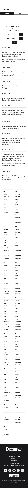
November (18, 220)
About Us (14, 454)
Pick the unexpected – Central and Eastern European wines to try (13, 99)
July (5, 209)
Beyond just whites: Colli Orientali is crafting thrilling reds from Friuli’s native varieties (13, 54)
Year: (8, 34)
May (5, 204)
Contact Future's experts (14, 456)
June (5, 207)
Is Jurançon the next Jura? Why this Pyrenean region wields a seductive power (13, 74)
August (6, 212)
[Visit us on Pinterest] (18, 470)
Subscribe (6, 13)
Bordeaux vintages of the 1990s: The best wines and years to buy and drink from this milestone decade (13, 113)
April (5, 201)
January (6, 194)
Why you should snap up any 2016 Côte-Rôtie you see (13, 60)
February (6, 196)
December (18, 222)
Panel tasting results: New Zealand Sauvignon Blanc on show (14, 127)
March (5, 199)
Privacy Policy (14, 461)
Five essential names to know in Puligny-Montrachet (12, 87)
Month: (8, 38)
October (17, 217)
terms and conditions (14, 463)
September (18, 214)
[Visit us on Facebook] (9, 470)
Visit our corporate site (20, 480)
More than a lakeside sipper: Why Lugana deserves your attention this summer (13, 178)
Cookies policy (14, 458)
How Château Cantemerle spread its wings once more (13, 164)
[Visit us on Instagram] (22, 470)
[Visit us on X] (5, 470)
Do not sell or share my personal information (14, 465)
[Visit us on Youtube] (14, 470)
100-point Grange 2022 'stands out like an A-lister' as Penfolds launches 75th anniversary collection (13, 141)
